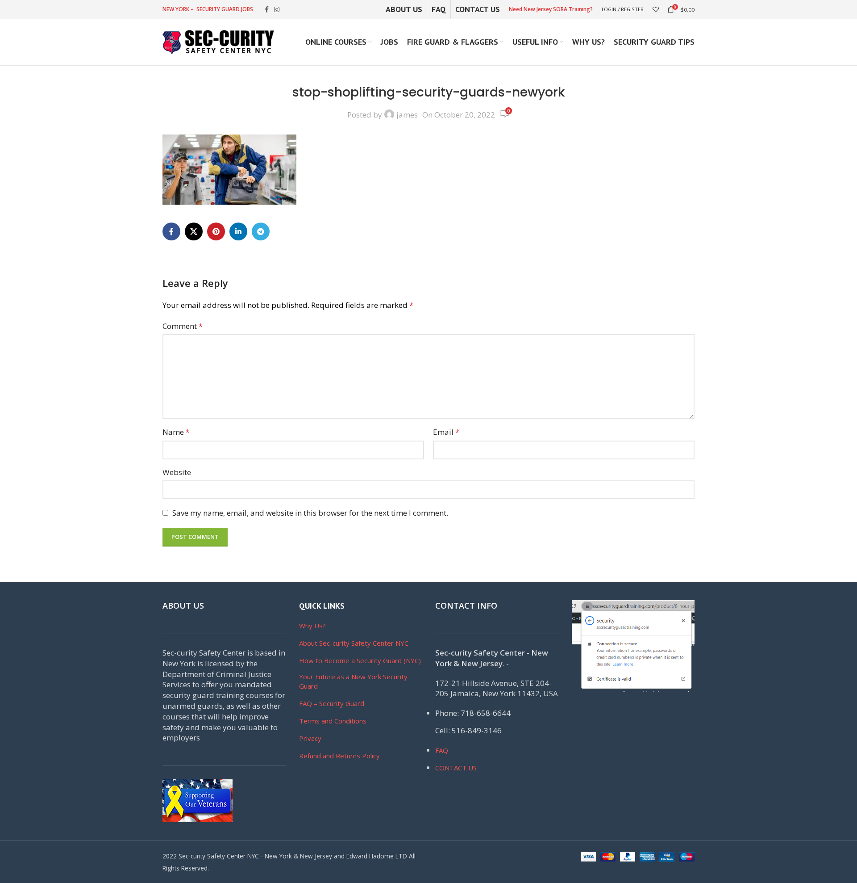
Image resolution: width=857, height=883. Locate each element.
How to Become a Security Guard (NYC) (360, 660)
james (407, 114)
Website (176, 472)
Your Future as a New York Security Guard (353, 681)
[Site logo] (218, 41)
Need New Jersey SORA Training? (551, 9)
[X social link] (194, 231)
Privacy (310, 738)
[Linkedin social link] (238, 231)
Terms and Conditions (332, 720)
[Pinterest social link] (216, 231)
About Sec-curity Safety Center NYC (353, 643)
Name (176, 432)
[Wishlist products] (655, 9)
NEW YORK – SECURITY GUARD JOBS (207, 9)
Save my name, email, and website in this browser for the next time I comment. (310, 513)
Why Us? (312, 625)
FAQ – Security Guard (331, 703)
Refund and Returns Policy (339, 755)
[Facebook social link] (266, 10)
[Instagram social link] (276, 10)
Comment (182, 326)
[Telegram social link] (261, 231)
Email (446, 432)
